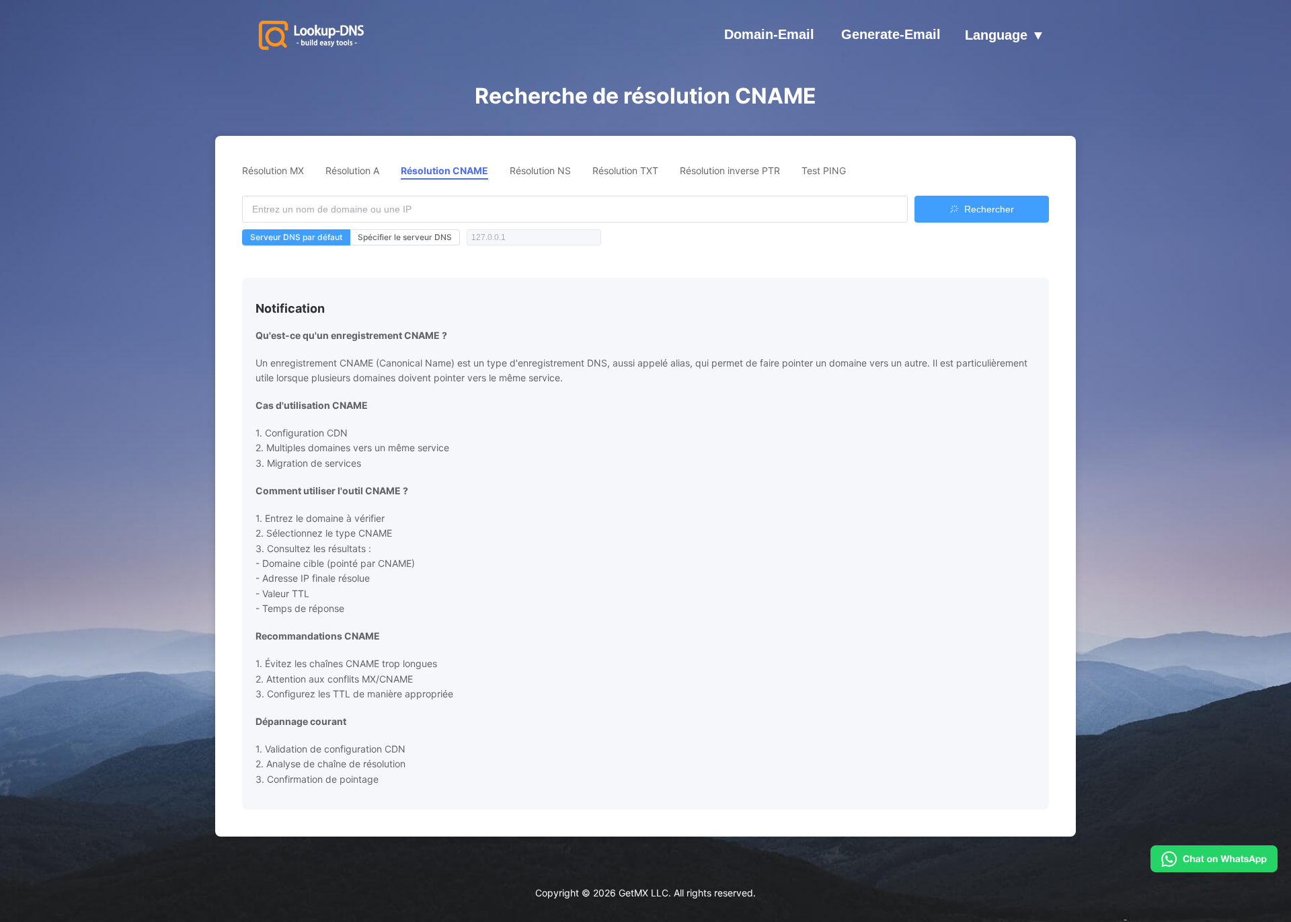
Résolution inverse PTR (730, 170)
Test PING (823, 170)
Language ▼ (1005, 35)
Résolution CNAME (444, 170)
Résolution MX (273, 170)
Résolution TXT (625, 170)
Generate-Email (891, 34)
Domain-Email (769, 34)
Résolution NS (540, 170)
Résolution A (352, 170)
